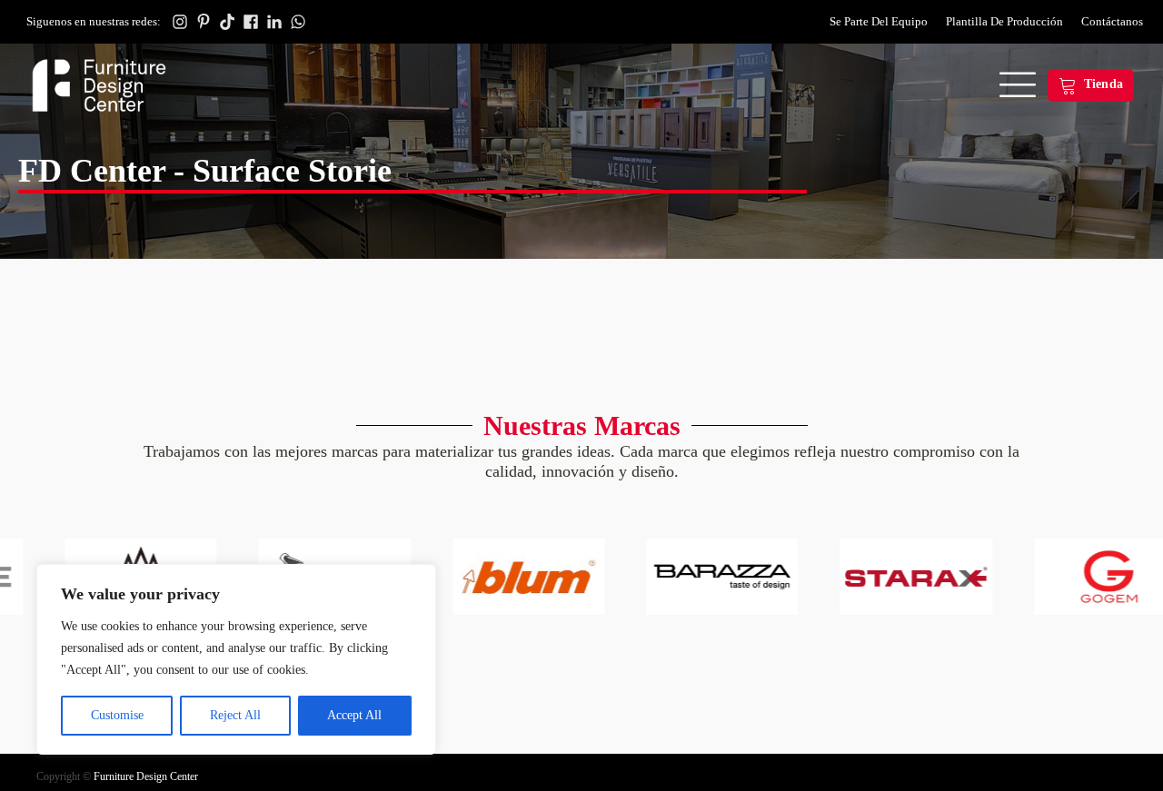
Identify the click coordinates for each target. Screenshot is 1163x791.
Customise (117, 715)
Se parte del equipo (879, 21)
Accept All (354, 715)
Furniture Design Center (146, 776)
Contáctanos (1112, 21)
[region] (236, 659)
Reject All (235, 715)
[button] (1091, 85)
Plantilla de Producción (1004, 21)
